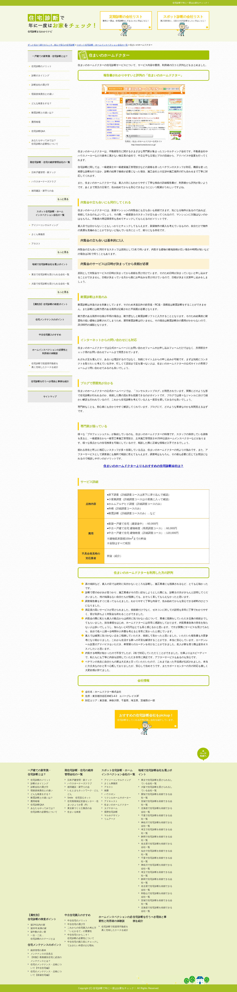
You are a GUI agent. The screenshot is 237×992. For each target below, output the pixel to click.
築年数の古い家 (38, 931)
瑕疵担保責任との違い (42, 94)
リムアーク (109, 819)
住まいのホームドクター (116, 804)
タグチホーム (111, 808)
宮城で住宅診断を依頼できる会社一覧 (156, 803)
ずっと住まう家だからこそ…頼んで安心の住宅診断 (51, 45)
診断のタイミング (40, 75)
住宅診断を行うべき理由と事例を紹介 (50, 381)
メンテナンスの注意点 (42, 953)
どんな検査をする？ (41, 103)
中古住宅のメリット (77, 920)
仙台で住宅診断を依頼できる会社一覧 (156, 853)
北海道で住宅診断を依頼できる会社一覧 (156, 810)
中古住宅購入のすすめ (50, 334)
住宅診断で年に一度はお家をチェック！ (191, 3)
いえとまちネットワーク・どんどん (83, 792)
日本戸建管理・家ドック (43, 172)
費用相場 (35, 122)
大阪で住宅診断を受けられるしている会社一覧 (156, 789)
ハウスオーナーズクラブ (43, 181)
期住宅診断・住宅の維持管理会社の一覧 (50, 162)
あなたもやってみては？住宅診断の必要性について (44, 142)
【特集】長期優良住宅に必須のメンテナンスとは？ (46, 959)
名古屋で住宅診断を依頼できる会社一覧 (156, 845)
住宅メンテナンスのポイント (50, 319)
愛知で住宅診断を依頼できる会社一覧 (156, 796)
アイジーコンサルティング (44, 225)
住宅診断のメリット (41, 66)
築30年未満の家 (38, 928)
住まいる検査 (74, 812)
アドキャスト (111, 801)
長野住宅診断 (111, 812)
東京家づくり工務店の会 (79, 808)
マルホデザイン (112, 815)
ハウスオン (109, 794)
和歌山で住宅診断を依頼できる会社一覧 (156, 895)
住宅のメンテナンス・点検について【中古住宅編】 (46, 966)
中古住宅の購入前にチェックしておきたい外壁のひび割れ (83, 943)
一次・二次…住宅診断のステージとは (43, 937)
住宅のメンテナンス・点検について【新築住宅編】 (46, 973)
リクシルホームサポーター (117, 797)
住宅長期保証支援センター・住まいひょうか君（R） (83, 803)
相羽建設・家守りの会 (42, 190)
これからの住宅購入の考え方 (81, 927)
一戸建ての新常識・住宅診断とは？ (50, 56)
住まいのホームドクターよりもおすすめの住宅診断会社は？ (143, 465)
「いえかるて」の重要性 (79, 931)
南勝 (106, 790)
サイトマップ (50, 396)
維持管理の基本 (38, 950)
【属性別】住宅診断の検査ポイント (50, 304)
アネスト (35, 243)
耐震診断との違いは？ (42, 112)
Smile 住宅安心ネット (79, 797)
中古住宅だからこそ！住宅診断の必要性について (80, 936)
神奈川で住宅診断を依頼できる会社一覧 (156, 824)
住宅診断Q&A (38, 131)
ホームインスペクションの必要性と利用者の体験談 (50, 352)
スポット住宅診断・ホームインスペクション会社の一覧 (102, 45)
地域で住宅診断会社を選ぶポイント (50, 264)
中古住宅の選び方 (76, 924)
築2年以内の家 (38, 924)
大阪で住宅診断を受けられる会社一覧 (50, 283)
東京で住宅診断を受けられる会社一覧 (50, 274)
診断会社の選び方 (40, 84)
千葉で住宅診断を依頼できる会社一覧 (156, 817)
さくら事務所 (38, 234)
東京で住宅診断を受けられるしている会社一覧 (156, 782)
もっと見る (63, 199)
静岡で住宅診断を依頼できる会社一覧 (156, 838)
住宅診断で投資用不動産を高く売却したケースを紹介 (44, 365)
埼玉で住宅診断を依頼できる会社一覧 (156, 831)
